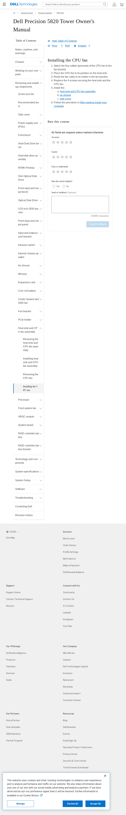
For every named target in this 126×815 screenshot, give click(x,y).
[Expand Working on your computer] (40, 71)
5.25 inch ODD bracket (28, 210)
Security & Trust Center (74, 761)
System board (25, 425)
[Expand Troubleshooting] (40, 498)
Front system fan (27, 408)
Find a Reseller (13, 727)
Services (10, 673)
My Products (69, 559)
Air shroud (23, 265)
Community (69, 592)
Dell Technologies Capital (75, 666)
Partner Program (14, 740)
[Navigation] (4, 4)
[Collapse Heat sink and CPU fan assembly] (40, 328)
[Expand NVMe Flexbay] (40, 168)
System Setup (22, 480)
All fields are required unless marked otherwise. (77, 132)
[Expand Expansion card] (40, 282)
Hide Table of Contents (64, 41)
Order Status (69, 545)
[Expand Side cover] (40, 114)
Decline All (72, 803)
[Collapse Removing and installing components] (40, 83)
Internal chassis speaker (28, 255)
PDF (67, 46)
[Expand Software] (40, 489)
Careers (67, 660)
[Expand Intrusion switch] (40, 245)
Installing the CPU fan (30, 388)
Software (20, 489)
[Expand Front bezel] (40, 135)
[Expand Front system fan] (40, 408)
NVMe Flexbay (26, 167)
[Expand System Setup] (40, 480)
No (67, 186)
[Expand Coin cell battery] (40, 291)
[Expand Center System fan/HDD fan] (40, 299)
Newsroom (68, 680)
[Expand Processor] (40, 400)
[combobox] (75, 4)
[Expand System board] (40, 425)
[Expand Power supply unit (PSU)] (40, 123)
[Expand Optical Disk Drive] (40, 200)
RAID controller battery (28, 435)
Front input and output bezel (28, 190)
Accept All (95, 803)
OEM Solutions (13, 734)
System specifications (27, 471)
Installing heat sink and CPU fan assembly (30, 362)
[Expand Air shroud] (40, 265)
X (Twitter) (68, 606)
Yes (57, 186)
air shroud (65, 95)
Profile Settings (70, 552)
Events (66, 734)
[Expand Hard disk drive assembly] (40, 156)
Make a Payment (71, 565)
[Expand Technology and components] (40, 459)
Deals (9, 680)
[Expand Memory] (40, 274)
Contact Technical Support (19, 599)
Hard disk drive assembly (28, 157)
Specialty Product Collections (77, 747)
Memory (22, 274)
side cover (65, 99)
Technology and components (26, 461)
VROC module (26, 416)
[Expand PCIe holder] (40, 320)
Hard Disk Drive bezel (28, 145)
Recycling (68, 686)
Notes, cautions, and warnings (26, 51)
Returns (10, 606)
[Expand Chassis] (40, 62)
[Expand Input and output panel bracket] (40, 233)
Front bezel (24, 135)
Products (10, 660)
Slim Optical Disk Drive (27, 178)
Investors (67, 673)
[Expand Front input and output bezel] (40, 188)
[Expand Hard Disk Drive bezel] (40, 143)
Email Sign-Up (70, 740)
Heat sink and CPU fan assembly (27, 330)
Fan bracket (24, 311)
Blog (65, 720)
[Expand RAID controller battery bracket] (40, 445)
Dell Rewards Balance (73, 572)
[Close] (105, 775)
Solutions (11, 666)
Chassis (19, 62)
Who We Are (69, 653)
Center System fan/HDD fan (28, 301)
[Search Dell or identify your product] (104, 4)
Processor (23, 399)
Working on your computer (26, 72)
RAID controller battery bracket (28, 447)
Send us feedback (63, 192)
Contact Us (68, 599)
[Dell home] (14, 13)
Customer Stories (72, 700)
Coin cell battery (27, 290)
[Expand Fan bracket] (40, 311)
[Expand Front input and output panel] (40, 221)
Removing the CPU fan (30, 376)
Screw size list (26, 94)
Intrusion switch (26, 245)
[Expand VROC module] (40, 417)
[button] (114, 4)
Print (54, 46)
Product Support (45, 13)
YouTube (67, 626)
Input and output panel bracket (28, 235)
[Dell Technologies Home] (24, 4)
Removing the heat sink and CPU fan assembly (30, 344)
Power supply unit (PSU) (28, 125)
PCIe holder (24, 319)
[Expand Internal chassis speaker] (40, 253)
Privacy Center (70, 754)
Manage (20, 803)
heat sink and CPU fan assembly (78, 91)
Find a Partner (13, 720)
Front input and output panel (28, 223)
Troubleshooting (24, 497)
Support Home (27, 13)
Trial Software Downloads (76, 767)
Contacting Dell (23, 506)
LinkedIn (67, 612)
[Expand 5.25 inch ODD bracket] (40, 209)
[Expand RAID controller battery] (40, 433)
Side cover (24, 114)
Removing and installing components (27, 85)
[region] (80, 84)
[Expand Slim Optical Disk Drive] (40, 176)
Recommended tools (28, 104)
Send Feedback (97, 224)
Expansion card (26, 282)
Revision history (24, 515)
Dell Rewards (69, 727)
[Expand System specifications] (40, 471)
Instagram (68, 619)
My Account (69, 538)
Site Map (10, 538)
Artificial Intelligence (16, 653)
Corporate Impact (72, 693)
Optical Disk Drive (28, 200)
